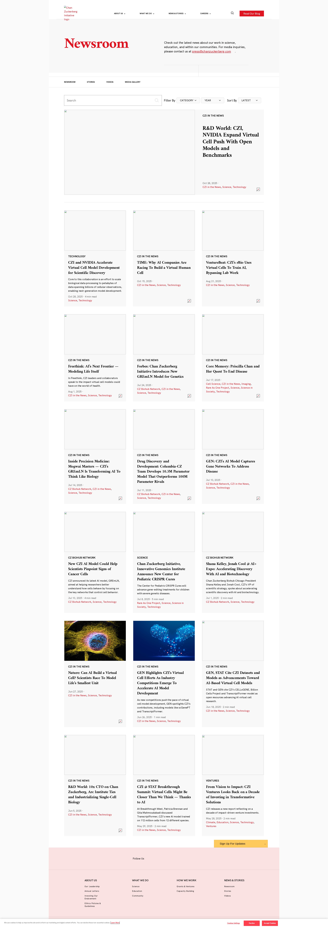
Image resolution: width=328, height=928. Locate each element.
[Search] (232, 14)
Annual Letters (92, 891)
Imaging (246, 383)
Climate (210, 822)
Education (222, 822)
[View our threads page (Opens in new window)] (167, 858)
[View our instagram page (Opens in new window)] (159, 858)
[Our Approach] (71, 13)
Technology (239, 187)
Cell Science (213, 383)
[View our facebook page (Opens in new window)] (151, 858)
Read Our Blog (251, 13)
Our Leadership (92, 886)
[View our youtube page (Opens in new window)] (192, 858)
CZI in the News (212, 187)
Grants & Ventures (185, 886)
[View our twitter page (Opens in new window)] (184, 858)
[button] (188, 100)
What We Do (146, 13)
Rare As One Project (217, 387)
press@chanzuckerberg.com (211, 51)
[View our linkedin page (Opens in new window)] (176, 858)
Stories (91, 82)
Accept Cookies (270, 923)
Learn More (115, 923)
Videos (109, 82)
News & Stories (176, 13)
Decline (252, 923)
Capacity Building (185, 891)
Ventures (211, 826)
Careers (204, 13)
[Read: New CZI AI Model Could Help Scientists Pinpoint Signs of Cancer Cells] (95, 562)
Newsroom (69, 82)
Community (137, 896)
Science (226, 187)
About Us (118, 13)
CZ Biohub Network (148, 389)
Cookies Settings (233, 923)
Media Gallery (132, 82)
